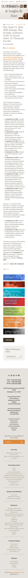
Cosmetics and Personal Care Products (14, 477)
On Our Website (14, 561)
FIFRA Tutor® (14, 546)
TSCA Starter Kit (14, 551)
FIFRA (14, 470)
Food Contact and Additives (14, 479)
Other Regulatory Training (14, 549)
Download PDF (19, 24)
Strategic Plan (20, 263)
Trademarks (14, 428)
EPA (16, 263)
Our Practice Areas (14, 465)
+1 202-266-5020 (16, 381)
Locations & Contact (14, 418)
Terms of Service (14, 424)
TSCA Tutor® (14, 544)
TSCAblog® (14, 519)
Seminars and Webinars (14, 491)
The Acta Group (14, 454)
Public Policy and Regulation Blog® (14, 523)
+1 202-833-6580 (16, 383)
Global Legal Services (14, 481)
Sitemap (14, 429)
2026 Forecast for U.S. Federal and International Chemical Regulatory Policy (14, 515)
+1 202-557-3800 (16, 380)
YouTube (14, 567)
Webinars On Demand (14, 496)
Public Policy (14, 483)
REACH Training (14, 547)
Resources (14, 505)
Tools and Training (14, 541)
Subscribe (9, 340)
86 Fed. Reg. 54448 (11, 59)
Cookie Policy (14, 422)
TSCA (14, 468)
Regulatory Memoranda (14, 508)
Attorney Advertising (14, 426)
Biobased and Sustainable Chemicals (14, 475)
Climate (12, 263)
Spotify (14, 565)
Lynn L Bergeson (9, 44)
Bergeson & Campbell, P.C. (14, 453)
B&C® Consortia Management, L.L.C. (14, 456)
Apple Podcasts (14, 563)
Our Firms (14, 449)
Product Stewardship (14, 472)
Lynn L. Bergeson (10, 48)
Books (14, 534)
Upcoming (14, 495)
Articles (14, 532)
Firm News (14, 458)
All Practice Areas (14, 485)
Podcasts (14, 558)
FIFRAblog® (14, 521)
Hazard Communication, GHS (14, 473)
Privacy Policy (14, 420)
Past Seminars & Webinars (14, 498)
